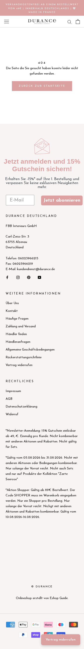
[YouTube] (39, 277)
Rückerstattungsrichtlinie (24, 357)
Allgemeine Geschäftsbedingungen (30, 349)
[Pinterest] (28, 277)
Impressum (13, 391)
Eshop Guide (59, 598)
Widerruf (12, 414)
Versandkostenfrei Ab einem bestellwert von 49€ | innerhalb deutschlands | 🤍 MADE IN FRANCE (42, 8)
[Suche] (69, 22)
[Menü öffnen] (6, 21)
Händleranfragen (18, 342)
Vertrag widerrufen (19, 365)
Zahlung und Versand (21, 326)
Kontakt (12, 311)
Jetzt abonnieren (61, 200)
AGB (9, 399)
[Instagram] (18, 277)
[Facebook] (7, 277)
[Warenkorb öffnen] (78, 21)
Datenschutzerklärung (21, 406)
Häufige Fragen (17, 319)
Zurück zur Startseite (42, 86)
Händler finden (16, 334)
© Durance (42, 586)
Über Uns (12, 303)
